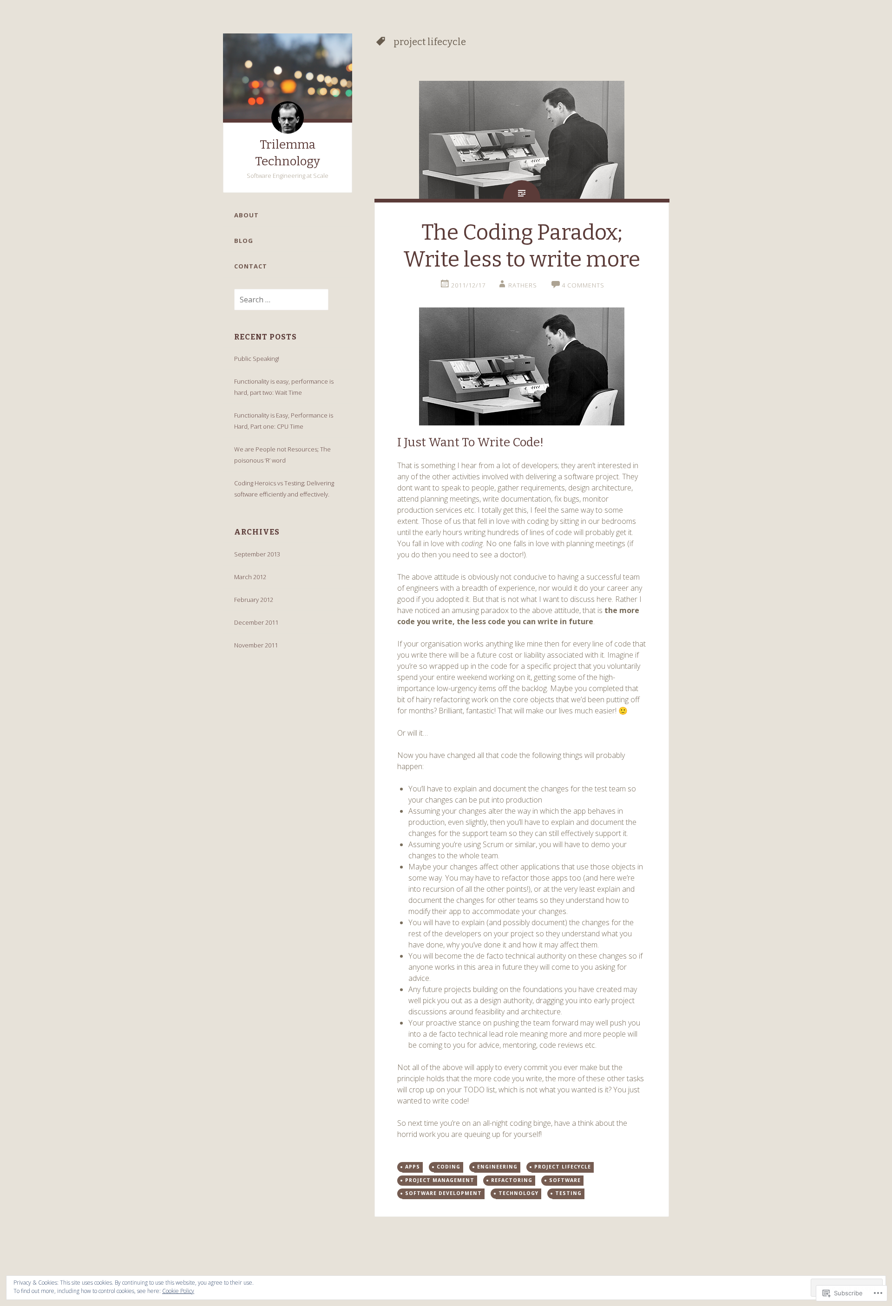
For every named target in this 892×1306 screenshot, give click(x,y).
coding (448, 1166)
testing (568, 1193)
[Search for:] (275, 300)
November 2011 (256, 645)
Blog (243, 240)
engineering (497, 1166)
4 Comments (583, 285)
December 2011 (256, 622)
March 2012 (250, 577)
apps (412, 1166)
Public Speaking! (256, 358)
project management (439, 1180)
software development (443, 1193)
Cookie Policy (178, 1291)
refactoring (511, 1180)
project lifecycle (562, 1166)
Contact (250, 266)
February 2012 (253, 599)
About (246, 215)
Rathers (522, 285)
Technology (518, 1193)
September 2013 (257, 554)
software (565, 1180)
